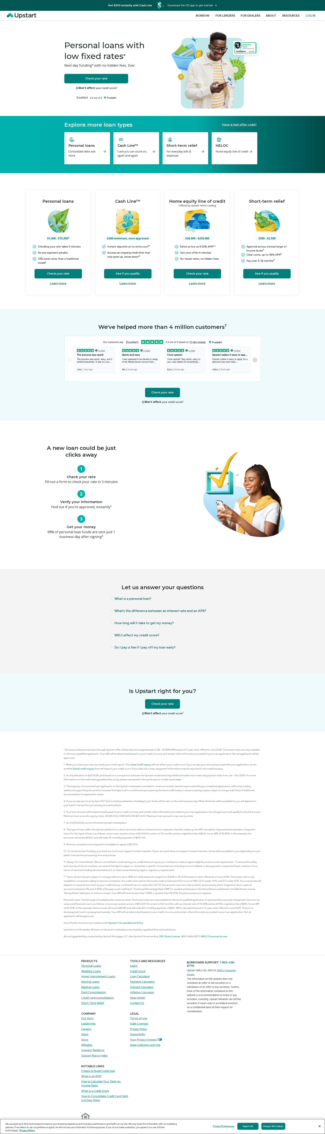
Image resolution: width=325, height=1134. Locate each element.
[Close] (319, 1126)
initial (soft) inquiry (141, 764)
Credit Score (137, 971)
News (84, 1034)
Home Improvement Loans (98, 976)
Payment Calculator (142, 982)
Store (84, 1040)
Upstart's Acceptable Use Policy (125, 923)
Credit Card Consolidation (97, 998)
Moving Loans (90, 982)
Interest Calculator (142, 987)
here (178, 779)
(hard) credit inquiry (83, 768)
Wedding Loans (91, 971)
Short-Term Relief (92, 1003)
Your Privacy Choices (143, 1040)
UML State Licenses (169, 936)
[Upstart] (22, 15)
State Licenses (139, 1023)
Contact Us (137, 1003)
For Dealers (250, 15)
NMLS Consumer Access (214, 936)
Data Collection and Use (145, 1045)
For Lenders (225, 15)
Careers (86, 1029)
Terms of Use (138, 1018)
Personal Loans (91, 966)
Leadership (88, 1023)
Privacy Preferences (223, 1126)
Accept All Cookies (273, 1126)
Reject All (248, 1126)
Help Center (137, 998)
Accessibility (137, 1034)
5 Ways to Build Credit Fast (98, 1071)
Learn (133, 966)
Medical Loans (90, 987)
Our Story (87, 1018)
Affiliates (86, 1045)
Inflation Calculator (142, 992)
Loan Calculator (140, 976)
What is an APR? (91, 1076)
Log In (311, 15)
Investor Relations (92, 1050)
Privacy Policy (138, 1029)
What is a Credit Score (95, 1091)
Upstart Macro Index (94, 1055)
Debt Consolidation (93, 992)
